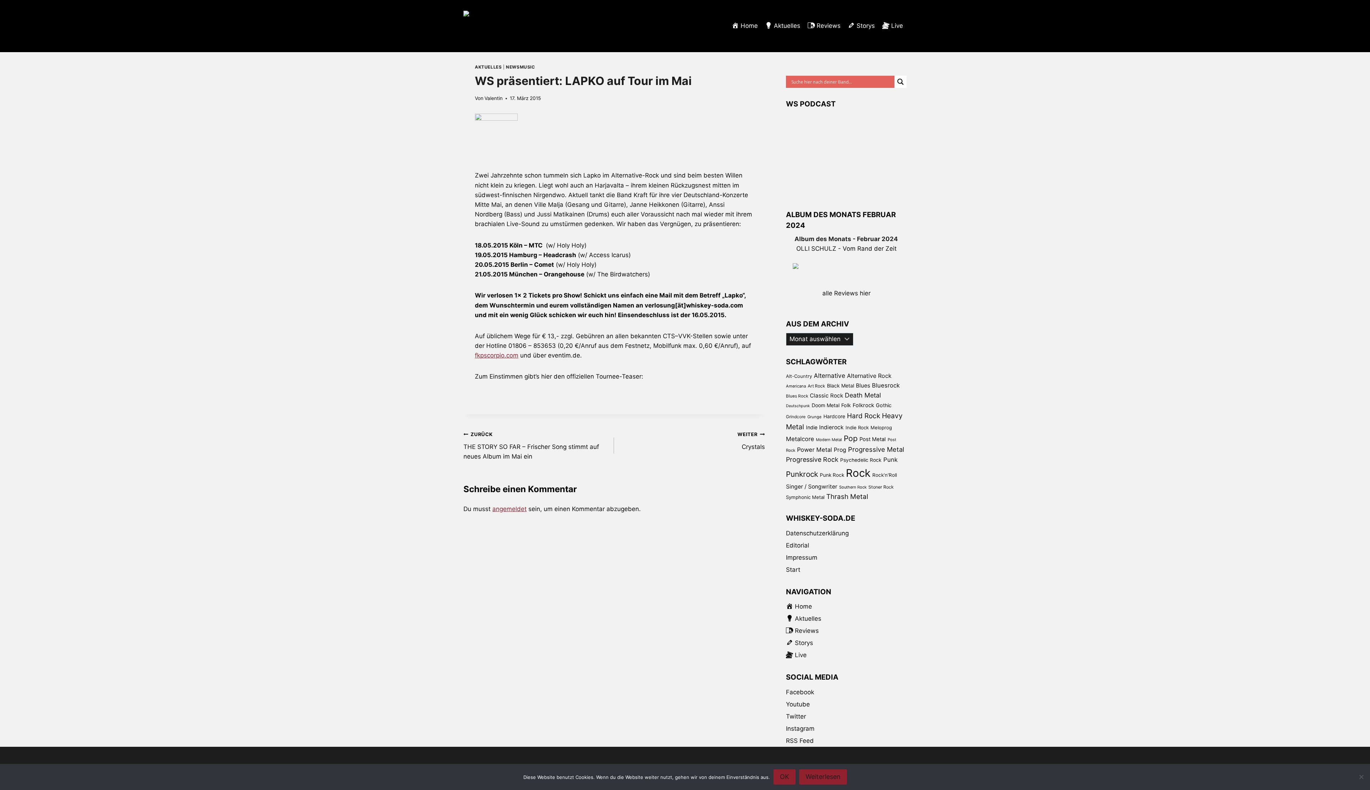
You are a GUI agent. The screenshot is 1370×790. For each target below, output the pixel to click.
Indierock (831, 427)
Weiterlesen (823, 776)
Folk (846, 405)
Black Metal (840, 385)
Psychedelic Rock (861, 460)
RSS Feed (800, 740)
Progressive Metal (876, 449)
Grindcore (796, 416)
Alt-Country (799, 376)
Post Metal (872, 439)
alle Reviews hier (846, 293)
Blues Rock (797, 396)
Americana (796, 386)
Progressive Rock (812, 459)
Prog (840, 449)
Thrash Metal (847, 496)
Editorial (797, 545)
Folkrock (863, 405)
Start (793, 569)
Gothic (884, 405)
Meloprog (881, 427)
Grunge (814, 416)
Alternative (829, 375)
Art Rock (816, 386)
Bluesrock (886, 385)
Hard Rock (863, 416)
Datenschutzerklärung (817, 533)
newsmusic (520, 67)
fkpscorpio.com (496, 355)
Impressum (801, 557)
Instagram (800, 728)
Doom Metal (825, 405)
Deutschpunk (798, 406)
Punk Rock (832, 475)
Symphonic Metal (805, 497)
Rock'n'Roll (884, 475)
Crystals (751, 440)
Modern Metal (829, 439)
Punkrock (802, 474)
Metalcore (800, 438)
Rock (858, 473)
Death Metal (863, 395)
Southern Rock (853, 487)
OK (784, 776)
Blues (863, 385)
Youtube (798, 704)
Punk (890, 459)
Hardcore (834, 416)
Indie (811, 427)
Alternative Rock (869, 375)
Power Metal (814, 449)
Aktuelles (488, 67)
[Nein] (1361, 776)
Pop (851, 438)
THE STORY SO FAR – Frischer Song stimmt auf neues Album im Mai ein (531, 445)
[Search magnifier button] (900, 82)
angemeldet (509, 508)
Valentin (493, 98)
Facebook (800, 692)
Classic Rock (826, 395)
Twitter (796, 716)
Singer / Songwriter (811, 486)
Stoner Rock (881, 487)
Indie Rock (857, 427)
